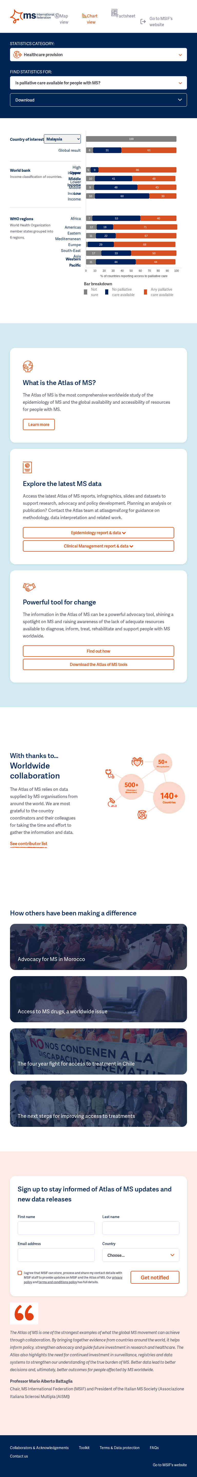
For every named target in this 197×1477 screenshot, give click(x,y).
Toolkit (84, 1447)
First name (26, 1216)
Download (24, 100)
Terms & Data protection (120, 1447)
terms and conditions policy (57, 1282)
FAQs (154, 1447)
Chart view (92, 19)
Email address (29, 1243)
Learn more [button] (39, 424)
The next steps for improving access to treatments (76, 1115)
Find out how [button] (98, 651)
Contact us (19, 1456)
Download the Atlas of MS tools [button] (98, 664)
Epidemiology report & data (96, 532)
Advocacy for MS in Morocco (51, 959)
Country (108, 1243)
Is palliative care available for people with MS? (57, 83)
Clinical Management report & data (96, 546)
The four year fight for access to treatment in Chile (76, 1063)
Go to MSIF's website (161, 21)
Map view (64, 19)
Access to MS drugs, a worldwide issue (62, 1011)
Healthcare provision (43, 54)
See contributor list (28, 843)
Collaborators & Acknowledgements (39, 1447)
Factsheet (125, 16)
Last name (111, 1216)
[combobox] (140, 1255)
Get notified (155, 1277)
